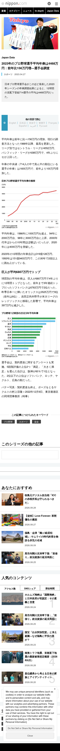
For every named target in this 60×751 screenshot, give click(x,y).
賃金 (36, 421)
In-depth (39, 10)
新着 (4, 10)
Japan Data (8, 57)
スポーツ (8, 74)
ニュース (27, 10)
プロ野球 (8, 421)
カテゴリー (14, 10)
